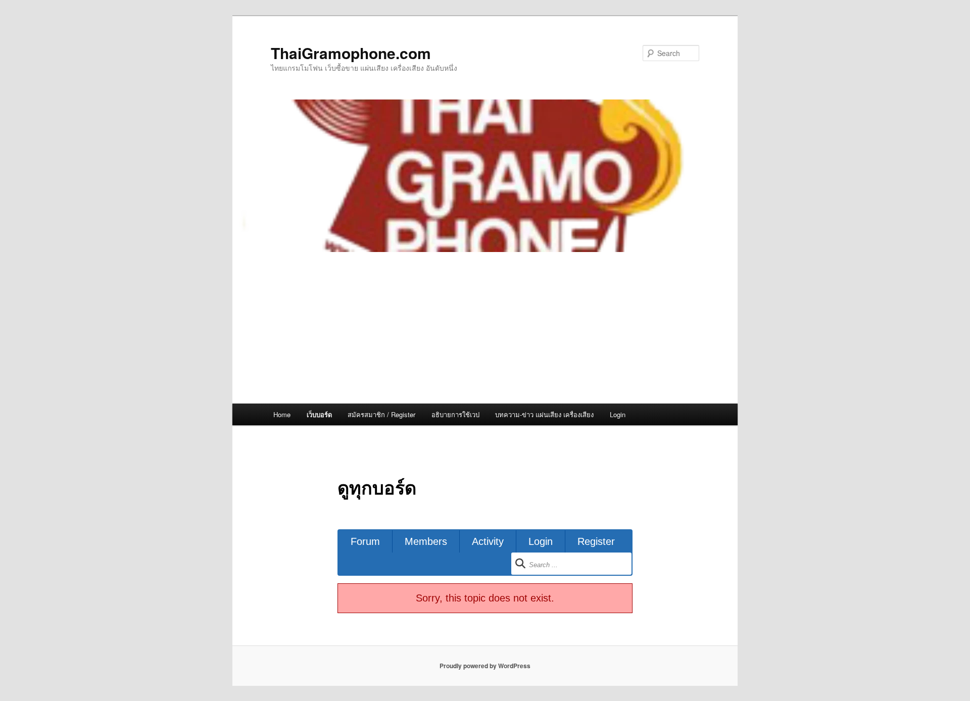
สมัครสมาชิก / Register (381, 414)
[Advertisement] (485, 327)
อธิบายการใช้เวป (455, 414)
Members (426, 541)
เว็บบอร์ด (319, 414)
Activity (488, 541)
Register (596, 541)
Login (617, 414)
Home (281, 414)
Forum (365, 541)
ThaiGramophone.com (351, 53)
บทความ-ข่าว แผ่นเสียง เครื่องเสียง (544, 414)
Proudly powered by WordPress (485, 665)
